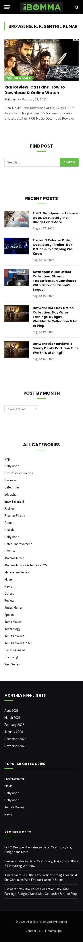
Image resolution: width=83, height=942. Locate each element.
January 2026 (13, 732)
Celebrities (12, 487)
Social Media (13, 608)
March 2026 (12, 718)
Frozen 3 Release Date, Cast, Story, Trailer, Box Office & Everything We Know (52, 247)
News (8, 586)
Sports (9, 615)
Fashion (9, 509)
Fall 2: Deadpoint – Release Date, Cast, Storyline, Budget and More (55, 217)
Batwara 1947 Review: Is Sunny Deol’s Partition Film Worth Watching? (55, 348)
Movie (8, 579)
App (7, 459)
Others (9, 594)
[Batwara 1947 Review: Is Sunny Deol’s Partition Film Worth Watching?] (16, 349)
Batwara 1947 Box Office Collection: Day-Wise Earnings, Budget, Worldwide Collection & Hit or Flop (55, 317)
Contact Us (33, 931)
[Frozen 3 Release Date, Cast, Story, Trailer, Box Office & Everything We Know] (16, 246)
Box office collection (18, 473)
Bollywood (11, 466)
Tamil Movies (13, 622)
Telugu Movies (18, 78)
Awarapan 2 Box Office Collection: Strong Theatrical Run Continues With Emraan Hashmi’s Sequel (54, 281)
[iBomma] (41, 7)
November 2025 (15, 746)
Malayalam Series (16, 572)
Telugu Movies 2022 (18, 643)
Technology (12, 629)
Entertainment (14, 502)
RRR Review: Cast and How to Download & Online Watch (34, 89)
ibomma (61, 922)
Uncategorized (14, 650)
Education (11, 494)
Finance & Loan (14, 516)
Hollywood (11, 537)
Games (9, 523)
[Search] (76, 7)
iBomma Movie (14, 558)
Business (10, 480)
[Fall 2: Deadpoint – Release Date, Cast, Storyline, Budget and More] (16, 219)
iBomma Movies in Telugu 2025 (25, 565)
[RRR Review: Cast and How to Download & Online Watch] (41, 60)
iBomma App (53, 931)
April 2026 (11, 711)
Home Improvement (18, 544)
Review (9, 601)
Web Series (12, 664)
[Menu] (7, 7)
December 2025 (15, 739)
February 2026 (14, 725)
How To (9, 551)
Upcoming (11, 657)
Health (9, 530)
